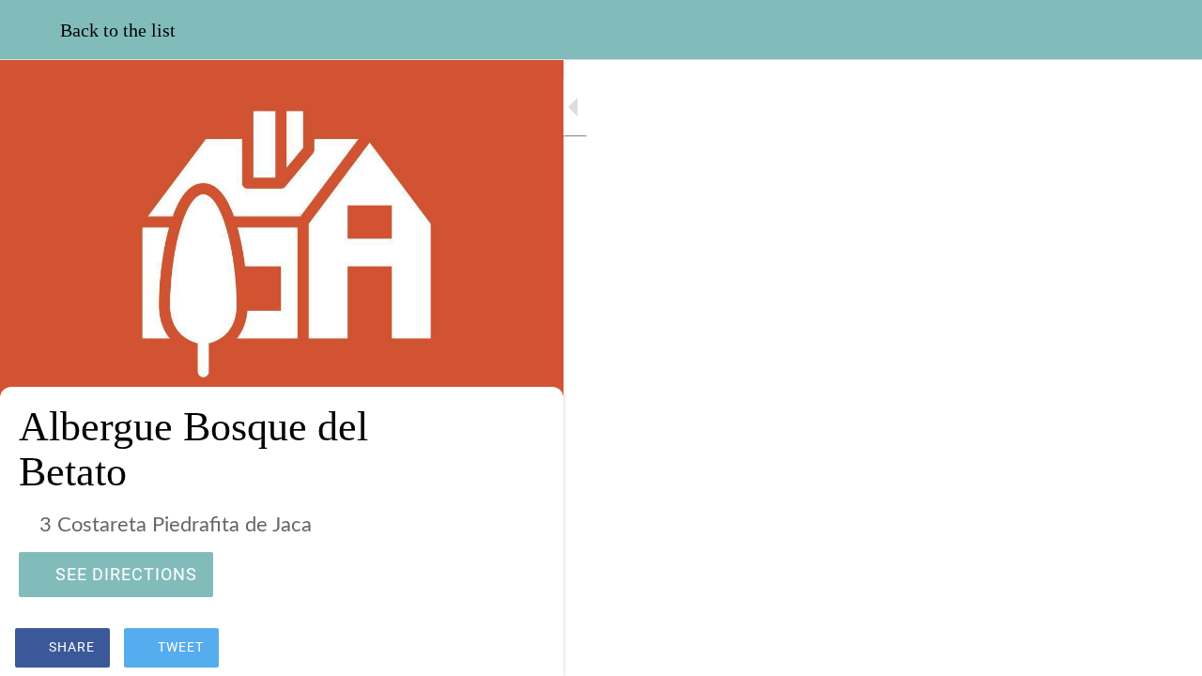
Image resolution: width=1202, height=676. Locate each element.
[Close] (30, 30)
